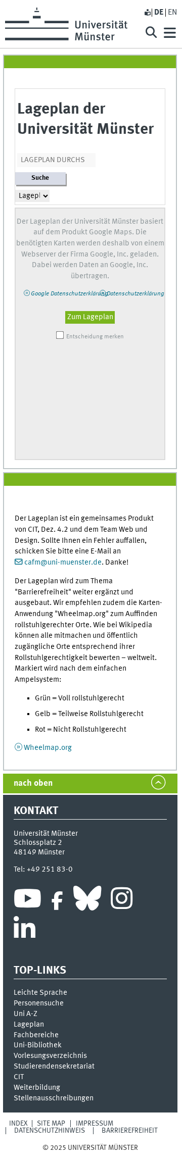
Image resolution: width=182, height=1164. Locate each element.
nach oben (33, 783)
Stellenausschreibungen (54, 1098)
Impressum (94, 1123)
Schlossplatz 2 (38, 843)
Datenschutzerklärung (135, 294)
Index (18, 1123)
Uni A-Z (25, 1014)
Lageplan (29, 1025)
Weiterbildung (37, 1088)
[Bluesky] (87, 901)
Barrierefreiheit (130, 1130)
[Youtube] (27, 901)
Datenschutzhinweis (49, 1130)
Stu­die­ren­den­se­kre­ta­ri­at (54, 1066)
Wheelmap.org (48, 748)
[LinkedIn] (24, 931)
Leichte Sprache (40, 993)
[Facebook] (57, 901)
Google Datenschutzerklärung (69, 294)
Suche (40, 178)
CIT (19, 1077)
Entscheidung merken (95, 337)
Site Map (51, 1123)
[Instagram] (121, 901)
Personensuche (39, 1003)
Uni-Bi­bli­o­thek (38, 1045)
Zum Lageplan (90, 317)
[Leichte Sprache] (147, 13)
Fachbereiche (36, 1035)
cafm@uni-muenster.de (63, 563)
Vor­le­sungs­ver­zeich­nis (50, 1056)
